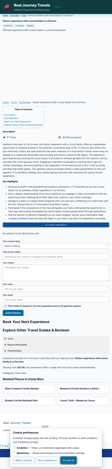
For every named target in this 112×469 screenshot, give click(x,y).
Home (58, 6)
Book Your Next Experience (17, 121)
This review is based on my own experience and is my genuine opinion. (45, 306)
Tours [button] (10, 338)
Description (10, 115)
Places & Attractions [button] (17, 345)
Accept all (68, 460)
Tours (23, 15)
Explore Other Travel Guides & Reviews (23, 125)
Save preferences (47, 460)
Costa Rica (14, 15)
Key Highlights (11, 118)
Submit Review (13, 313)
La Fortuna (19, 26)
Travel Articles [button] (15, 351)
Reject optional (23, 460)
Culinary (30, 26)
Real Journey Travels (32, 5)
